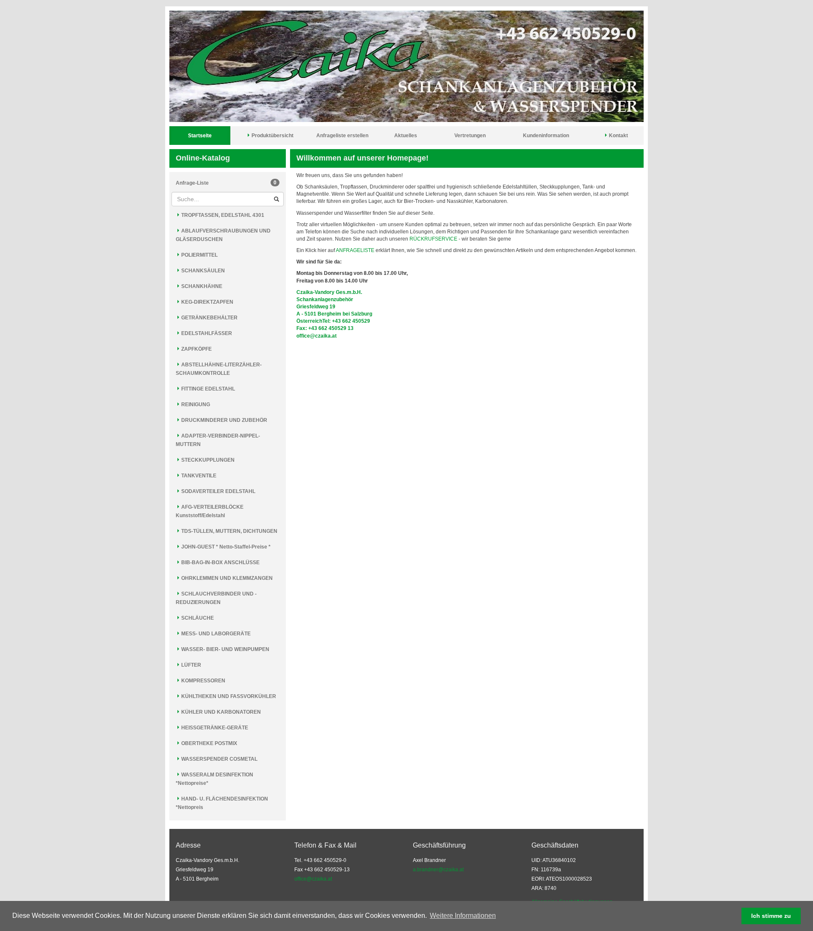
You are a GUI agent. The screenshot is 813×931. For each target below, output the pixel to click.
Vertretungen (470, 136)
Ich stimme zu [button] (771, 915)
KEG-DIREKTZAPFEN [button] (206, 302)
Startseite (200, 136)
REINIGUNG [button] (195, 404)
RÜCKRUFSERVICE (433, 239)
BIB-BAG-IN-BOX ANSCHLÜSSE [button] (220, 562)
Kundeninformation (546, 136)
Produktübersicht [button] (271, 136)
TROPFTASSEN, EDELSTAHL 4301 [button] (222, 215)
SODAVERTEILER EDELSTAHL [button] (217, 491)
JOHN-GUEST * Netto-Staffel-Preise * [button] (225, 547)
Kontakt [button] (618, 136)
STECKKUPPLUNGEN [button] (207, 460)
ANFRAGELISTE (355, 250)
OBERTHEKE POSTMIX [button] (208, 743)
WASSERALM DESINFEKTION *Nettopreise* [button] (214, 779)
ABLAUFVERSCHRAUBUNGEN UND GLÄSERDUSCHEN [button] (223, 235)
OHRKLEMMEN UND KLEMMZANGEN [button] (226, 578)
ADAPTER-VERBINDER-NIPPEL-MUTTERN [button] (218, 440)
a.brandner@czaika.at (438, 870)
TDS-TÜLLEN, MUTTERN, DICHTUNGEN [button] (228, 531)
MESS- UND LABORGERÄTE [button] (215, 634)
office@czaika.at (313, 879)
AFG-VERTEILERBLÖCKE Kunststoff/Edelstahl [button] (209, 511)
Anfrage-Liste (226, 183)
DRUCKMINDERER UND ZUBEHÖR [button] (223, 420)
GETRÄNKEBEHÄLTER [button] (209, 318)
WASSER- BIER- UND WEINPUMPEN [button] (224, 649)
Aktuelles (405, 136)
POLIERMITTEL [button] (199, 255)
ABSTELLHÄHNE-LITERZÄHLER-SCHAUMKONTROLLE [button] (219, 369)
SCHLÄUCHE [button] (197, 618)
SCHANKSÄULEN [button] (202, 271)
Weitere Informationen (463, 915)
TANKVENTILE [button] (198, 476)
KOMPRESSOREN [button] (202, 681)
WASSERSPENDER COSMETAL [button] (218, 759)
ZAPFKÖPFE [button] (196, 349)
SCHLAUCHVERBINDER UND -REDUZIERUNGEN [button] (216, 598)
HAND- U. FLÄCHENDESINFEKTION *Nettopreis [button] (222, 803)
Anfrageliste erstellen (342, 136)
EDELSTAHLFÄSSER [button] (206, 333)
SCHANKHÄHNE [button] (201, 286)
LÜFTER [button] (190, 665)
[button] (500, 916)
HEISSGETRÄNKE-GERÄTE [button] (214, 728)
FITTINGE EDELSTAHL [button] (207, 389)
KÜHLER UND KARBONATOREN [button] (220, 712)
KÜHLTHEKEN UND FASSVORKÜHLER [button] (228, 696)
